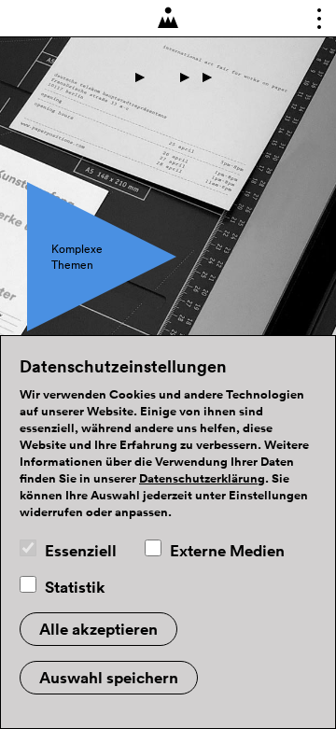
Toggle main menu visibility (313, 22)
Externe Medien (227, 550)
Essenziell (81, 550)
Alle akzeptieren (98, 629)
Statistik (75, 587)
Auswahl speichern (108, 677)
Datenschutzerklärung (202, 478)
